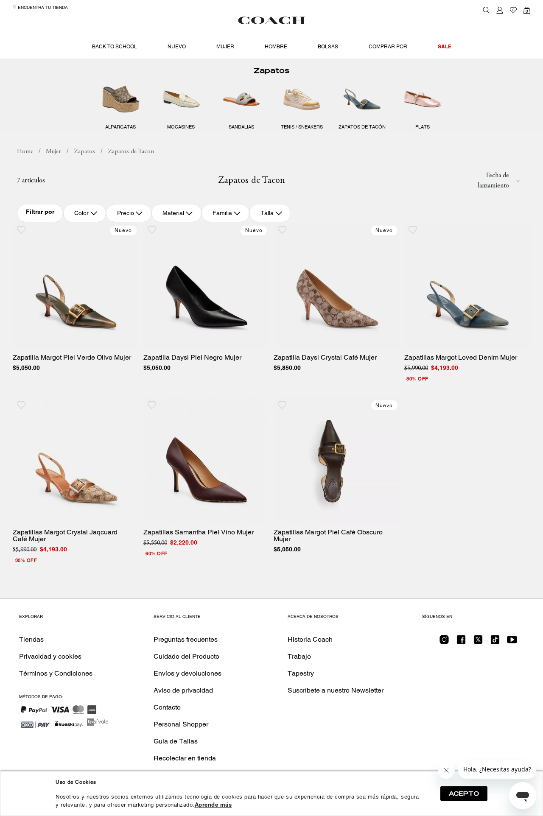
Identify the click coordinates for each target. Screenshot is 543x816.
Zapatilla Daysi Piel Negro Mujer (192, 357)
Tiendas (31, 639)
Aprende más (213, 805)
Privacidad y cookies (50, 656)
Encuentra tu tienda (42, 7)
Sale (444, 46)
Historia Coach (310, 639)
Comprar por (388, 47)
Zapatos (271, 71)
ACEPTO (464, 793)
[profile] (499, 10)
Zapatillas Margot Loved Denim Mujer (460, 357)
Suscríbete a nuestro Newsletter (335, 690)
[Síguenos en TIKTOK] (495, 642)
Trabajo (299, 656)
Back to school (114, 47)
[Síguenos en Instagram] (444, 642)
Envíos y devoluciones (187, 673)
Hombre (276, 47)
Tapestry (301, 673)
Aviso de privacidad (183, 690)
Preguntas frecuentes (186, 639)
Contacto (167, 707)
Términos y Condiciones (55, 673)
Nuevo (177, 47)
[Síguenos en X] (478, 642)
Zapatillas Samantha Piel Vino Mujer (198, 532)
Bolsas (328, 47)
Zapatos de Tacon (131, 151)
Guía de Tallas (176, 741)
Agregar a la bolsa (82, 339)
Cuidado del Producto (186, 656)
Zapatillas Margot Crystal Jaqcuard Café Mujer (65, 535)
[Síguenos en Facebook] (461, 642)
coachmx (25, 151)
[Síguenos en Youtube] (512, 642)
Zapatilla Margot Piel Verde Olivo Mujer (72, 357)
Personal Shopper (181, 724)
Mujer (225, 47)
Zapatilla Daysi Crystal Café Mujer (325, 357)
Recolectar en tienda (185, 758)
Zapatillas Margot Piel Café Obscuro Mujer (328, 535)
